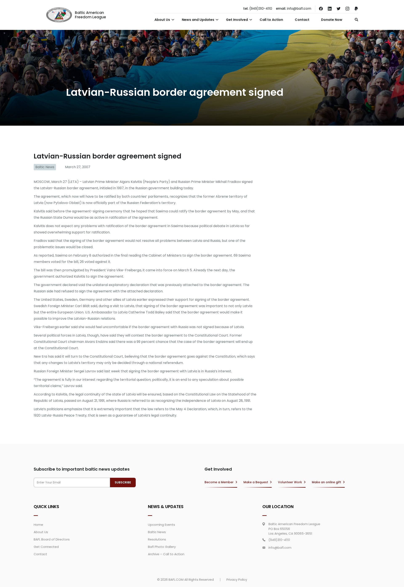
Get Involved (237, 19)
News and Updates (198, 19)
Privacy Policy (236, 579)
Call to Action (271, 19)
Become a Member (219, 482)
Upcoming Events (161, 524)
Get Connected (46, 546)
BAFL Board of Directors (52, 539)
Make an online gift (326, 482)
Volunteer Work (290, 482)
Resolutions (157, 539)
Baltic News (44, 167)
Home (38, 524)
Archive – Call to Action (166, 554)
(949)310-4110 (257, 8)
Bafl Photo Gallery (162, 546)
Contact (302, 19)
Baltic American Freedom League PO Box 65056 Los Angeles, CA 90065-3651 (294, 529)
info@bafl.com (293, 8)
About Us (162, 19)
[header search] (355, 20)
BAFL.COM (176, 579)
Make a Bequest (255, 482)
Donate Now (331, 19)
